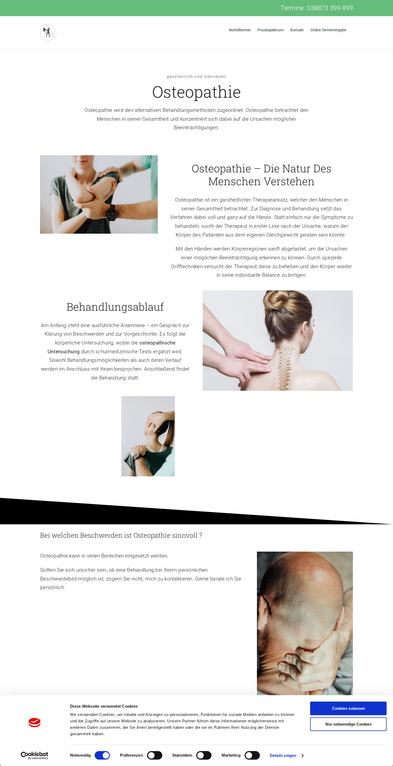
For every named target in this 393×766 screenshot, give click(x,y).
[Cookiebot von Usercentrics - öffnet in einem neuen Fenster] (34, 756)
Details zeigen (283, 755)
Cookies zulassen (348, 708)
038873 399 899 (330, 8)
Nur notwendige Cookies (348, 724)
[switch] (154, 755)
